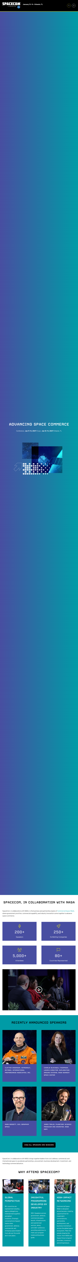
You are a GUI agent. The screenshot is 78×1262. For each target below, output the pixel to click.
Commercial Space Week (65, 911)
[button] (69, 5)
